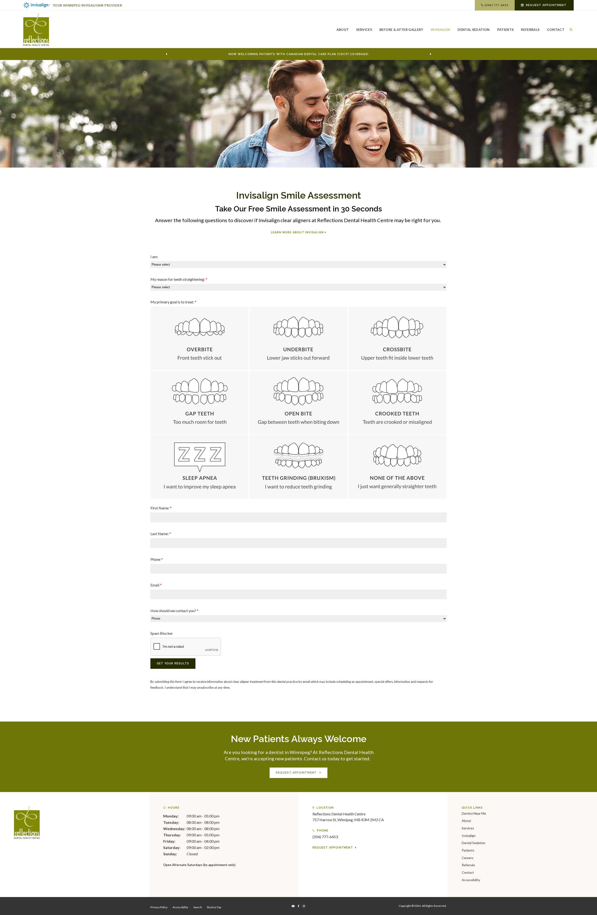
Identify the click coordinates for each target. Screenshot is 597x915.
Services (364, 30)
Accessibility (471, 880)
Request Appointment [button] (546, 5)
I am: (154, 256)
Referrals (530, 30)
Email (156, 585)
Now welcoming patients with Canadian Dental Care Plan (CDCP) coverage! (298, 54)
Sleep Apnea (199, 467)
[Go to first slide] (430, 54)
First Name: (161, 508)
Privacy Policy (158, 907)
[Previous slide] (166, 54)
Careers (467, 858)
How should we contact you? (174, 610)
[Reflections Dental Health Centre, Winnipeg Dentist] (27, 822)
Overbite (199, 338)
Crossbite (397, 338)
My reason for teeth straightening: (178, 279)
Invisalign (440, 30)
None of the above (397, 467)
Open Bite (298, 403)
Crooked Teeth (397, 403)
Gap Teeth (199, 403)
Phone (156, 559)
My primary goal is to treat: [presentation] (173, 302)
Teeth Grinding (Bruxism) (298, 467)
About (343, 30)
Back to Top (214, 907)
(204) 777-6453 (496, 5)
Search (197, 907)
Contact (555, 30)
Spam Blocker (161, 633)
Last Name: (160, 533)
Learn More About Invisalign (297, 232)
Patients (505, 30)
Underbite (298, 338)
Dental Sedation (473, 30)
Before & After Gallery (401, 30)
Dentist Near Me (474, 813)
